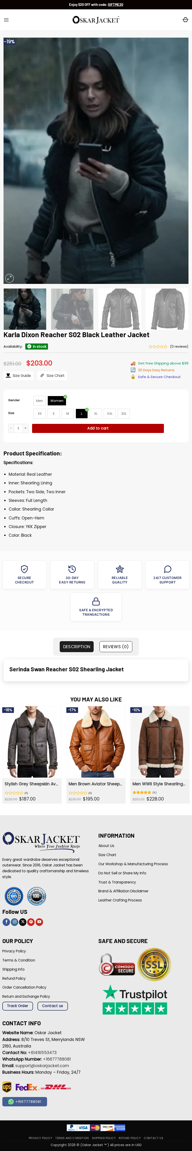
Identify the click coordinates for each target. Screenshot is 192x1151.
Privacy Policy (40, 1138)
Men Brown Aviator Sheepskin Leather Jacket (95, 783)
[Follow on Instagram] (14, 922)
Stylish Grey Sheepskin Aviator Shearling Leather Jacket (31, 783)
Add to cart (98, 428)
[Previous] (13, 161)
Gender (14, 400)
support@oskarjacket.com (42, 1066)
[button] (6, 19)
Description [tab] (76, 647)
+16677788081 (57, 1059)
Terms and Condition (72, 1138)
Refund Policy (130, 1138)
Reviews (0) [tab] (116, 647)
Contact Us (153, 1138)
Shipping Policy (104, 1138)
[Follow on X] (22, 922)
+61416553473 (42, 1052)
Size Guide (21, 375)
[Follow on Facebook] (6, 922)
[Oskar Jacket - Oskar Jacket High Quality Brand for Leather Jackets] (96, 20)
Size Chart (55, 375)
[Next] (179, 161)
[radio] (39, 400)
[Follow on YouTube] (39, 922)
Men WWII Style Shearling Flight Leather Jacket (159, 783)
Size (11, 413)
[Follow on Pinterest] (31, 922)
